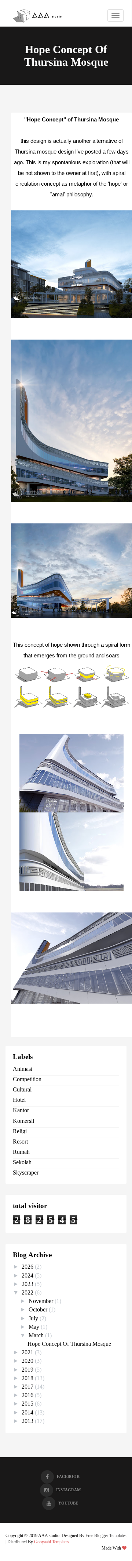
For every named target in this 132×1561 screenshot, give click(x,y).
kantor (21, 1110)
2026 (28, 1266)
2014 (28, 1412)
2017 (28, 1386)
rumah (21, 1152)
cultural (22, 1089)
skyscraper (25, 1172)
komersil (23, 1121)
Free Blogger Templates (105, 1535)
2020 (28, 1361)
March (37, 1335)
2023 (28, 1284)
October (39, 1309)
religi (20, 1131)
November (42, 1301)
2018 (28, 1378)
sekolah (22, 1162)
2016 (28, 1395)
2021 (28, 1352)
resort (20, 1141)
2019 (28, 1369)
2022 (28, 1292)
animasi (22, 1069)
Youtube (68, 1503)
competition (27, 1079)
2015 (28, 1403)
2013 (28, 1421)
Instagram (68, 1490)
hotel (19, 1100)
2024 (28, 1275)
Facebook (68, 1476)
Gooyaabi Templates (51, 1541)
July (34, 1318)
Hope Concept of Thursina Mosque (69, 1344)
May (35, 1327)
